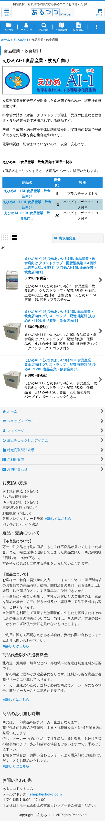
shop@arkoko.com (46, 794)
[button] (6, 12)
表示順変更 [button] (67, 238)
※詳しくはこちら (57, 518)
